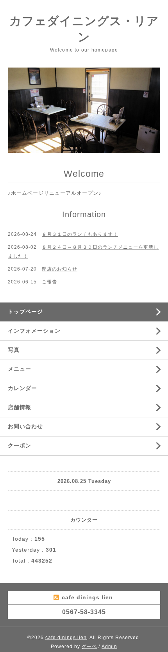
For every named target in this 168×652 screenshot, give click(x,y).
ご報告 (49, 282)
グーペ (89, 646)
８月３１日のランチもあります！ (80, 234)
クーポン (19, 445)
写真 (14, 350)
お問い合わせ (25, 426)
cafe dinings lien (66, 637)
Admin (109, 646)
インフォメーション (34, 331)
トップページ (25, 311)
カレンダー (22, 388)
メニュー (19, 369)
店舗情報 (19, 407)
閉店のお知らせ (59, 269)
